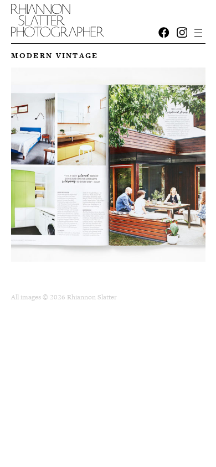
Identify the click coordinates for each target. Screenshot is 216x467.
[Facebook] (163, 32)
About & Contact (60, 15)
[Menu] (198, 33)
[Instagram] (182, 32)
